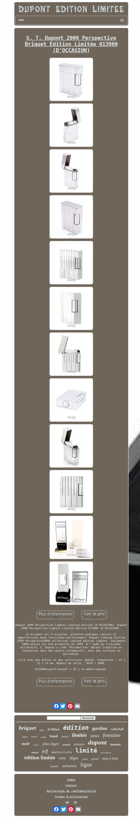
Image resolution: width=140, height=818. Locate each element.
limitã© (54, 766)
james (94, 736)
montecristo (62, 752)
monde (34, 736)
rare (62, 758)
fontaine (111, 735)
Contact (71, 785)
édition (76, 727)
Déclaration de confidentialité (71, 791)
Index (71, 779)
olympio (79, 744)
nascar (34, 752)
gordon (99, 728)
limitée (79, 735)
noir (26, 743)
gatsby (85, 759)
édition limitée (39, 757)
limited (64, 736)
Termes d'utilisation (71, 796)
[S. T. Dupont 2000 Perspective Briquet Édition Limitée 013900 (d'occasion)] (71, 80)
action (43, 737)
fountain (115, 744)
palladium (69, 766)
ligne (86, 764)
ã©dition (53, 729)
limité (86, 750)
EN (67, 802)
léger (74, 758)
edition (36, 744)
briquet (27, 728)
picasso (106, 752)
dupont (97, 742)
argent (66, 744)
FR (75, 802)
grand (95, 758)
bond (54, 736)
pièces (42, 730)
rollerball (117, 729)
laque (25, 736)
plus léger (51, 743)
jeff (45, 751)
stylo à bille (110, 758)
